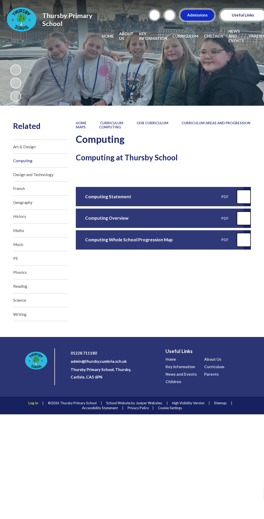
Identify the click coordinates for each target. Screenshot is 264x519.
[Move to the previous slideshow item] (15, 83)
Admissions (197, 15)
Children (173, 381)
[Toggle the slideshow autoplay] (15, 69)
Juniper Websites (149, 403)
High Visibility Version (188, 403)
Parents (211, 374)
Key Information (180, 366)
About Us (212, 359)
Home (81, 123)
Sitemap (220, 403)
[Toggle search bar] (154, 15)
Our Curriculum (152, 123)
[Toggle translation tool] (169, 15)
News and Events (181, 374)
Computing (110, 127)
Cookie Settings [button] (170, 408)
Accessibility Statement (100, 408)
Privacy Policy (138, 408)
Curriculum (111, 123)
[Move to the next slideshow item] (15, 96)
